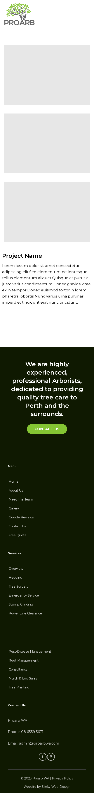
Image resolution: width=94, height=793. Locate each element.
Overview (16, 569)
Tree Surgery (18, 586)
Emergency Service (24, 595)
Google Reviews (21, 517)
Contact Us (17, 526)
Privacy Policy (62, 778)
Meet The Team (21, 499)
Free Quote (17, 535)
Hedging (15, 578)
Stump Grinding (21, 604)
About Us (16, 490)
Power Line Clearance (25, 613)
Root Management (23, 660)
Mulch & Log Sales (23, 678)
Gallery (14, 508)
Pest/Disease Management (30, 652)
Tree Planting (19, 687)
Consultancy (18, 669)
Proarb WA (41, 778)
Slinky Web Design (56, 787)
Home (14, 481)
